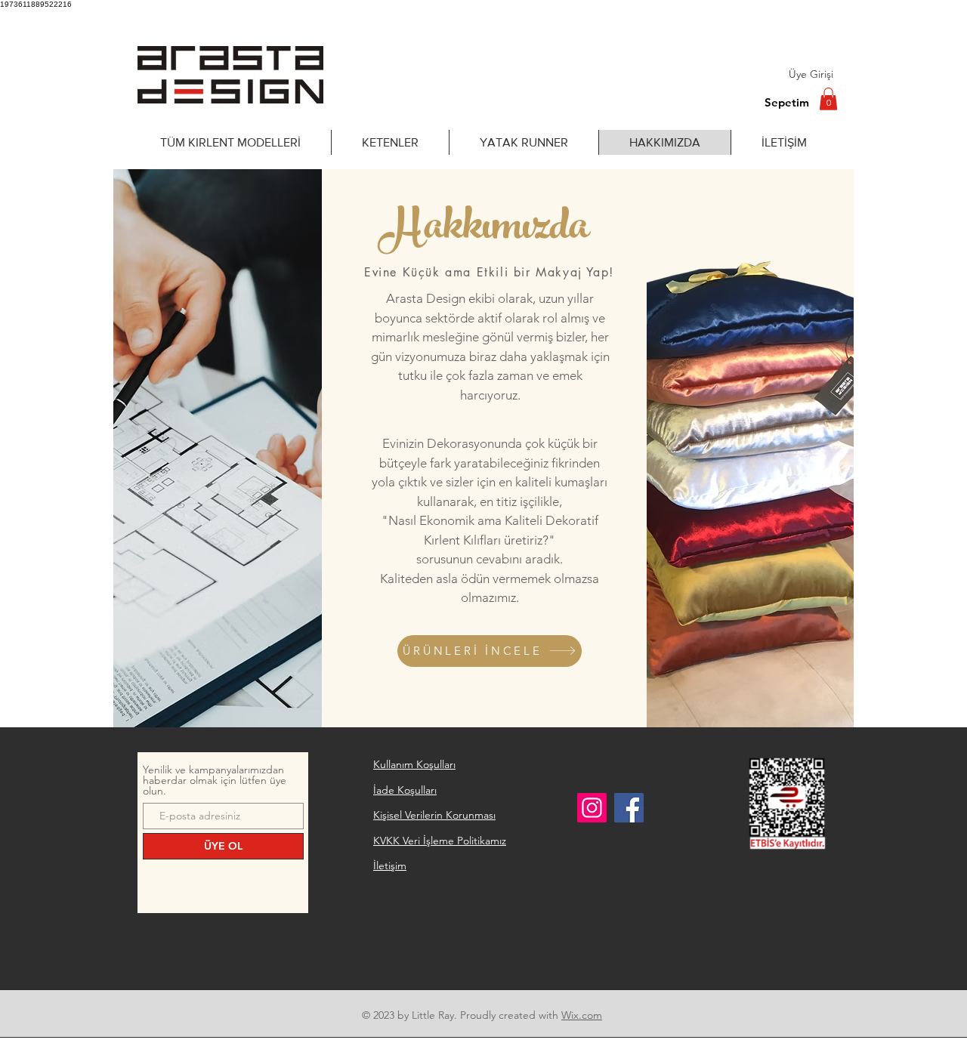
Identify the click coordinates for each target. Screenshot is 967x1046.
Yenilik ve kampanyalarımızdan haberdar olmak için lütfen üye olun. (214, 780)
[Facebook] (629, 807)
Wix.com (581, 1015)
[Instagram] (592, 807)
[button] (828, 99)
